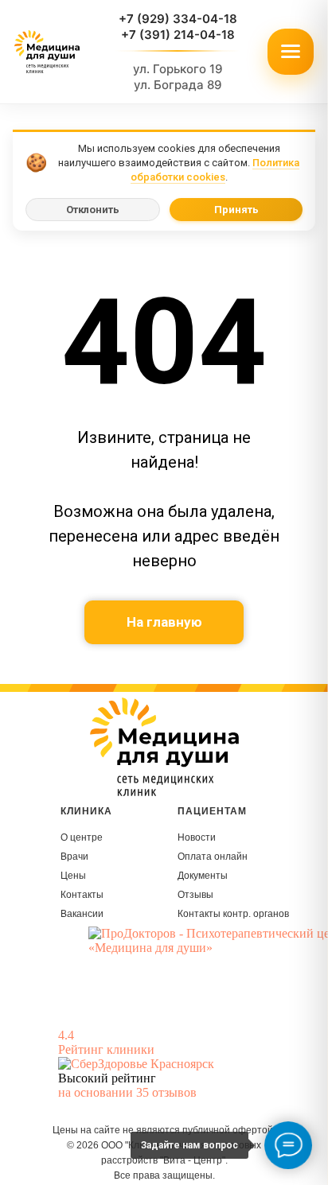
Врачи (74, 856)
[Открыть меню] (290, 52)
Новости (197, 837)
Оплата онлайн (213, 856)
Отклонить (92, 210)
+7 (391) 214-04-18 (178, 34)
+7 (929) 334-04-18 (178, 18)
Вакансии (82, 913)
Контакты (82, 894)
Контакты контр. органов (233, 913)
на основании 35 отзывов (127, 1092)
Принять (236, 210)
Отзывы (195, 894)
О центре (82, 837)
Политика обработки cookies (215, 170)
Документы (203, 875)
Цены (73, 875)
